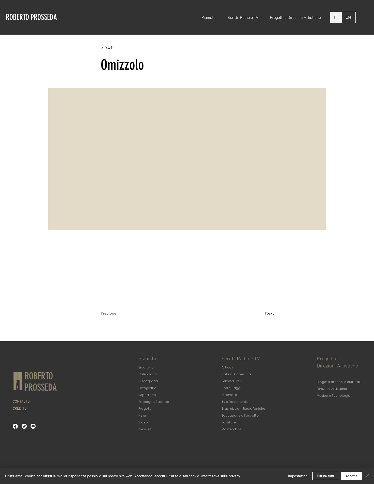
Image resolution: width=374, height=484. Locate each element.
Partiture (229, 422)
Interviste (229, 395)
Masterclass (232, 429)
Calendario (147, 374)
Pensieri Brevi (232, 381)
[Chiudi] (368, 476)
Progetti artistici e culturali (339, 382)
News (142, 415)
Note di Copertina (236, 374)
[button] (211, 17)
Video (143, 422)
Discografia (148, 381)
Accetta (351, 475)
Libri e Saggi (231, 388)
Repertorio (147, 395)
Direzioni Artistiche (332, 389)
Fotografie (147, 388)
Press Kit (145, 429)
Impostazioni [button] (298, 475)
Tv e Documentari (236, 402)
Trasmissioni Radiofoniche (243, 408)
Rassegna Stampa (153, 402)
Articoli (227, 367)
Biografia (146, 367)
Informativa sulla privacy (220, 475)
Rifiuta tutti (325, 475)
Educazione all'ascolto (240, 415)
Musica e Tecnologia (333, 395)
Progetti (145, 408)
